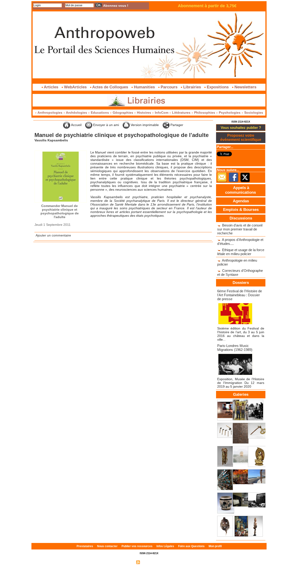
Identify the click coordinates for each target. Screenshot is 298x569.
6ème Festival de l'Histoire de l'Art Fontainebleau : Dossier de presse (239, 295)
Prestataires (85, 546)
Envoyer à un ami (105, 125)
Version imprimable (144, 125)
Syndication (148, 562)
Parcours (169, 87)
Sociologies (253, 112)
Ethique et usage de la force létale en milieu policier (240, 252)
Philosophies (204, 112)
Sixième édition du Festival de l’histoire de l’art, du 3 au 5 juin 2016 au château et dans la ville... (240, 333)
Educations (100, 112)
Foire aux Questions (191, 546)
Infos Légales (165, 546)
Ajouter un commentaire (53, 235)
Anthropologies (50, 112)
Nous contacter (107, 546)
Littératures (181, 112)
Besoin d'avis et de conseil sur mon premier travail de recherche (239, 229)
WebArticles (75, 87)
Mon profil (215, 546)
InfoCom (161, 112)
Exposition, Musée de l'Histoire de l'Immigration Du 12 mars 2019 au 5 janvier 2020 (240, 382)
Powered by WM (168, 562)
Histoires (144, 112)
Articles (51, 87)
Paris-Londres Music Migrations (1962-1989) (234, 348)
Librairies (192, 87)
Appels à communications (240, 190)
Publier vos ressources (137, 546)
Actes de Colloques (110, 87)
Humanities (144, 87)
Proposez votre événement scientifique (240, 137)
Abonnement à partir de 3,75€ (207, 5)
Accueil (75, 125)
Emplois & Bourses (241, 209)
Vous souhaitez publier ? (241, 128)
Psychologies (229, 112)
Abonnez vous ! (115, 5)
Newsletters (244, 87)
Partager (176, 125)
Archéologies (76, 112)
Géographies (123, 112)
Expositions (218, 87)
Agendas (241, 201)
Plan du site (126, 562)
